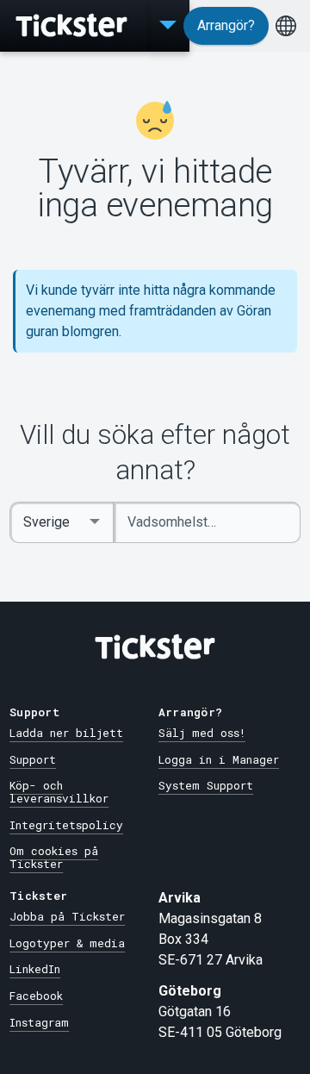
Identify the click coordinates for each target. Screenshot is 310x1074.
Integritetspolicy (66, 825)
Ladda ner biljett (66, 733)
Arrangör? (226, 25)
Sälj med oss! (201, 733)
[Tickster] (73, 26)
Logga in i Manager (218, 759)
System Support (205, 785)
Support (32, 759)
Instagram (39, 1022)
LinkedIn (34, 969)
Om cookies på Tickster (53, 857)
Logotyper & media (67, 943)
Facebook (36, 995)
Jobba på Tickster (67, 916)
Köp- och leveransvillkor (58, 791)
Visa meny (167, 26)
